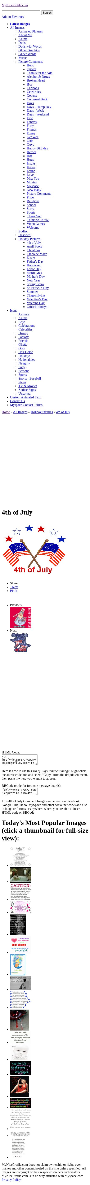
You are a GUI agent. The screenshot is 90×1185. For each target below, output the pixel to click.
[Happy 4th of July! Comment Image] (20, 627)
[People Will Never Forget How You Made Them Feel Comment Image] (20, 1107)
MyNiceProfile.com (15, 5)
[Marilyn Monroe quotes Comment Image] (19, 1096)
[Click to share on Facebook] (35, 549)
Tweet (14, 587)
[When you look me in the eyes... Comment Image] (20, 1129)
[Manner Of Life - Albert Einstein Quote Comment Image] (20, 1042)
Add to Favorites (13, 16)
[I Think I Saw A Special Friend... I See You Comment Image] (17, 974)
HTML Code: (11, 752)
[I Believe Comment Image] (20, 1059)
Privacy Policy (11, 1179)
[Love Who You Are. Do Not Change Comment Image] (20, 952)
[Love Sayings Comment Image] (20, 865)
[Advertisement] (45, 459)
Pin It (13, 590)
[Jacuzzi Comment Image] (20, 881)
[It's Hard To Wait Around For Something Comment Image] (20, 989)
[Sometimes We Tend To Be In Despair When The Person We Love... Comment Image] (20, 912)
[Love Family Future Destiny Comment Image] (20, 1007)
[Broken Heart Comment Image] (19, 1029)
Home (6, 412)
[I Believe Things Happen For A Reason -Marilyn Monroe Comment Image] (18, 934)
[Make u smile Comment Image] (20, 1135)
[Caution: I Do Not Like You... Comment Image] (20, 899)
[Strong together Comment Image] (20, 1074)
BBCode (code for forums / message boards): (31, 785)
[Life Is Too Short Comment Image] (18, 1157)
